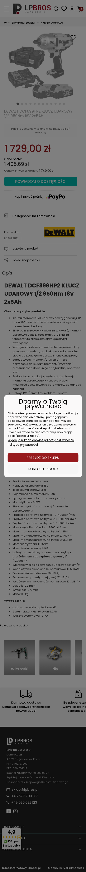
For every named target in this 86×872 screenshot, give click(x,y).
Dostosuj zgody (43, 469)
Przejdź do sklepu (43, 457)
